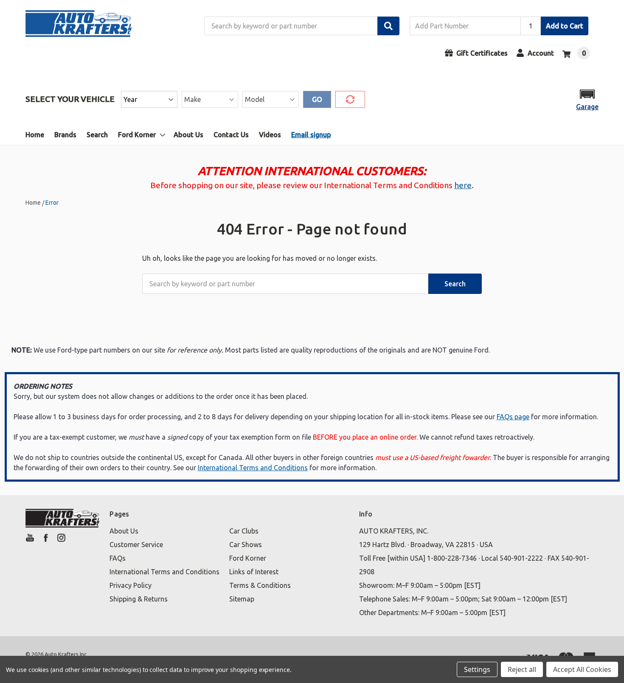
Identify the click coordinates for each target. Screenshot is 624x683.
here (463, 185)
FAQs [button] (118, 558)
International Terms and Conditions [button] (164, 572)
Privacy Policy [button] (131, 585)
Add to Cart (564, 26)
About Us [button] (124, 531)
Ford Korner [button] (247, 558)
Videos (270, 134)
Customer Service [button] (136, 544)
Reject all (522, 669)
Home (34, 134)
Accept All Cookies (582, 669)
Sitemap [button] (241, 599)
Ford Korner (137, 134)
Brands (65, 134)
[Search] (388, 26)
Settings (477, 669)
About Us (188, 134)
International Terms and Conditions (253, 467)
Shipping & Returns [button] (139, 599)
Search (97, 134)
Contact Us (231, 134)
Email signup (311, 134)
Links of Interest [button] (253, 572)
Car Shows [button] (245, 544)
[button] (587, 99)
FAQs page (513, 417)
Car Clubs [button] (244, 531)
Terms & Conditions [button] (260, 585)
